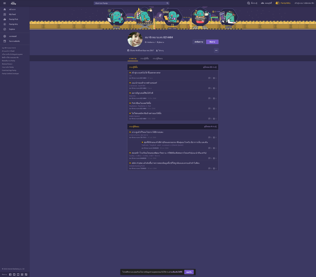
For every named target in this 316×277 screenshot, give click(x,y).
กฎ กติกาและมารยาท (9, 48)
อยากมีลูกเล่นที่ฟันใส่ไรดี (142, 93)
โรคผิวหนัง (145, 145)
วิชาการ (157, 156)
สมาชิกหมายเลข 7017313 (137, 137)
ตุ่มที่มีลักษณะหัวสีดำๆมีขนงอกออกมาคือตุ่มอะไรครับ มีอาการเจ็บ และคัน (176, 142)
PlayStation (133, 106)
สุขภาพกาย (144, 135)
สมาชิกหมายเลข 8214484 (137, 78)
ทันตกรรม (132, 96)
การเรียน (145, 156)
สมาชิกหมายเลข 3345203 (150, 148)
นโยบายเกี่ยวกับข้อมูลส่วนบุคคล (12, 54)
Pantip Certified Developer (10, 74)
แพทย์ (159, 145)
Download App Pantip (9, 70)
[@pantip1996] (26, 274)
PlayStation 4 (142, 106)
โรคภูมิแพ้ (152, 145)
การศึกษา (139, 156)
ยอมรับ (189, 272)
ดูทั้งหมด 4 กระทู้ (210, 126)
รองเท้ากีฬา (141, 86)
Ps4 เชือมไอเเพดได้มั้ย (141, 103)
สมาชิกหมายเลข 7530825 (137, 168)
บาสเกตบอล (133, 86)
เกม (130, 75)
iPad (149, 106)
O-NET (151, 156)
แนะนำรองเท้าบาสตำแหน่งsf (144, 83)
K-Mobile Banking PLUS (137, 166)
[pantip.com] (13, 3)
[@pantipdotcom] (23, 274)
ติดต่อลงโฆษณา (7, 64)
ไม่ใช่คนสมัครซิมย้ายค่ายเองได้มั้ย (146, 113)
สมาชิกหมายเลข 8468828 (137, 158)
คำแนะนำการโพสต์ (8, 51)
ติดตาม (212, 42)
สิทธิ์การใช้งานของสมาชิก (10, 57)
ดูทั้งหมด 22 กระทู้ (209, 67)
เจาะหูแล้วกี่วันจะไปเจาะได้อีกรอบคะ (147, 132)
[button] (4, 3)
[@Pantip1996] (15, 274)
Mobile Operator (134, 116)
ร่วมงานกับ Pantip (8, 67)
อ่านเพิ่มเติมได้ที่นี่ (175, 272)
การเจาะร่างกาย (134, 135)
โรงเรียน (132, 156)
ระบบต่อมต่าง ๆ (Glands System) (172, 145)
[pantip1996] (19, 274)
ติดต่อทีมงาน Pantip (8, 61)
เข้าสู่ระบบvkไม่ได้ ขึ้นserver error (146, 73)
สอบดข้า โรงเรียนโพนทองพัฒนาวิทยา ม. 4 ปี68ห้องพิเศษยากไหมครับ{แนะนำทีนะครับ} (169, 153)
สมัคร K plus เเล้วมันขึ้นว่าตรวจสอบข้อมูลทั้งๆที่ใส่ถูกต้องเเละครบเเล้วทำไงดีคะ (166, 163)
